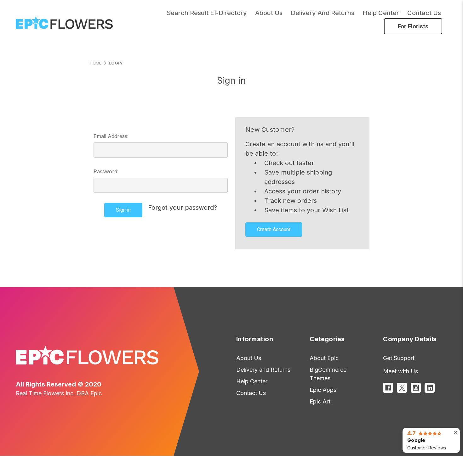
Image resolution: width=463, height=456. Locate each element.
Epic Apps (323, 389)
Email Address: (111, 136)
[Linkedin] (430, 388)
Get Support (398, 358)
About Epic (324, 358)
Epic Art (320, 401)
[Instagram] (416, 388)
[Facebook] (388, 388)
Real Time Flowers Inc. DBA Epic (59, 393)
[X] (402, 388)
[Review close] (455, 432)
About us (269, 13)
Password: (106, 171)
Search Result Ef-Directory (207, 13)
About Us (248, 358)
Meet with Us (400, 371)
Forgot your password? (182, 207)
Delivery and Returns (322, 13)
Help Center (381, 13)
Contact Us (424, 13)
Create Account (273, 229)
